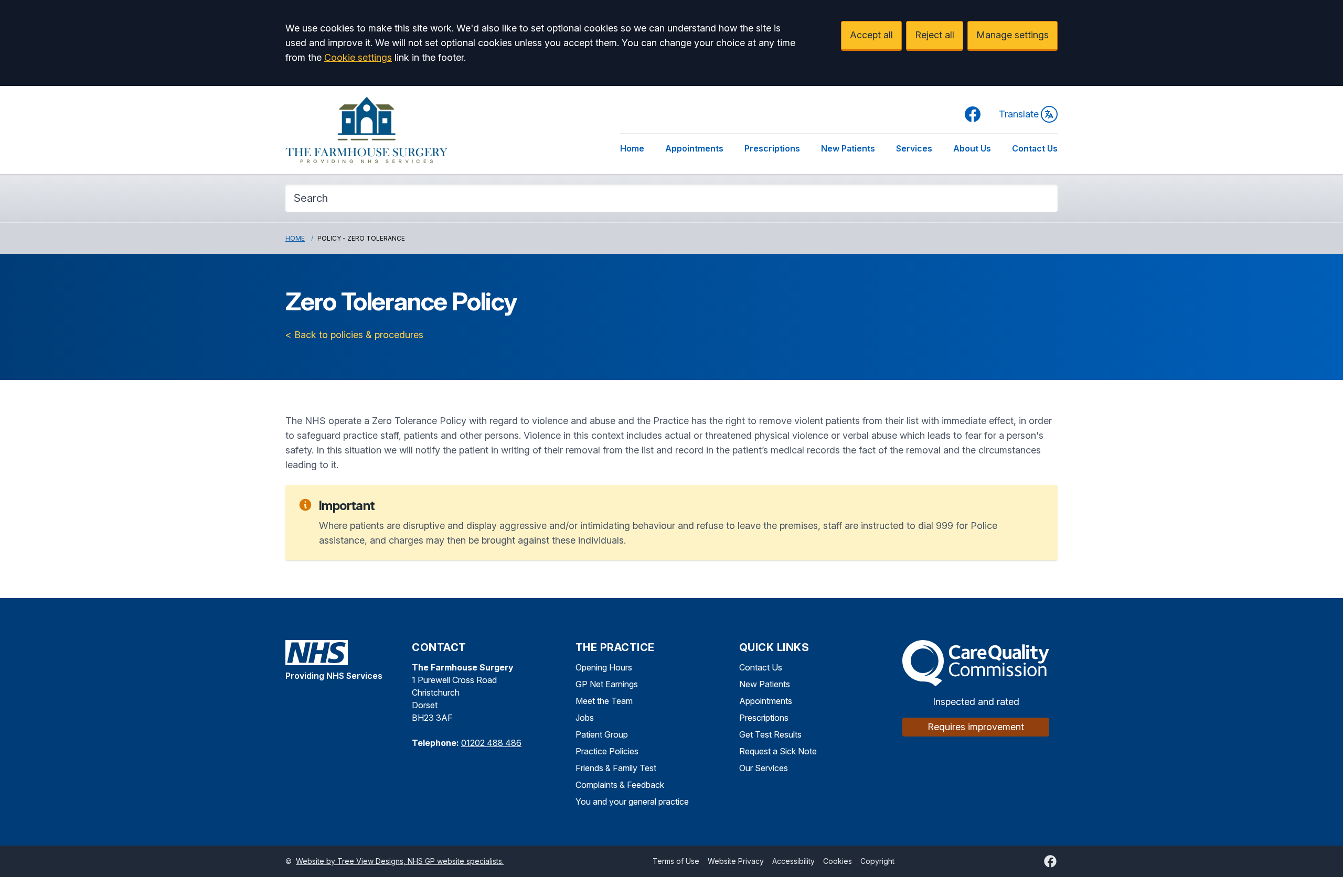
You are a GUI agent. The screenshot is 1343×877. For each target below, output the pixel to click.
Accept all (871, 34)
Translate (1019, 114)
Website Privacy (736, 861)
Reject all (934, 34)
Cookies (837, 861)
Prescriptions (772, 148)
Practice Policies (606, 751)
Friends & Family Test (615, 768)
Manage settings (1012, 34)
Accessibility (793, 861)
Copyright (877, 861)
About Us (972, 148)
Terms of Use (676, 861)
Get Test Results (770, 734)
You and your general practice (632, 801)
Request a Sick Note (778, 751)
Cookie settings (358, 57)
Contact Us (1035, 148)
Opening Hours (603, 667)
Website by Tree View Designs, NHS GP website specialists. (400, 861)
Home (632, 148)
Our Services (763, 768)
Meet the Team (604, 701)
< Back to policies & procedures (354, 334)
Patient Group (601, 734)
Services (914, 148)
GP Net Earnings (606, 684)
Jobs (584, 717)
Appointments (694, 148)
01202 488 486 (491, 743)
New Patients (848, 148)
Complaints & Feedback (619, 784)
